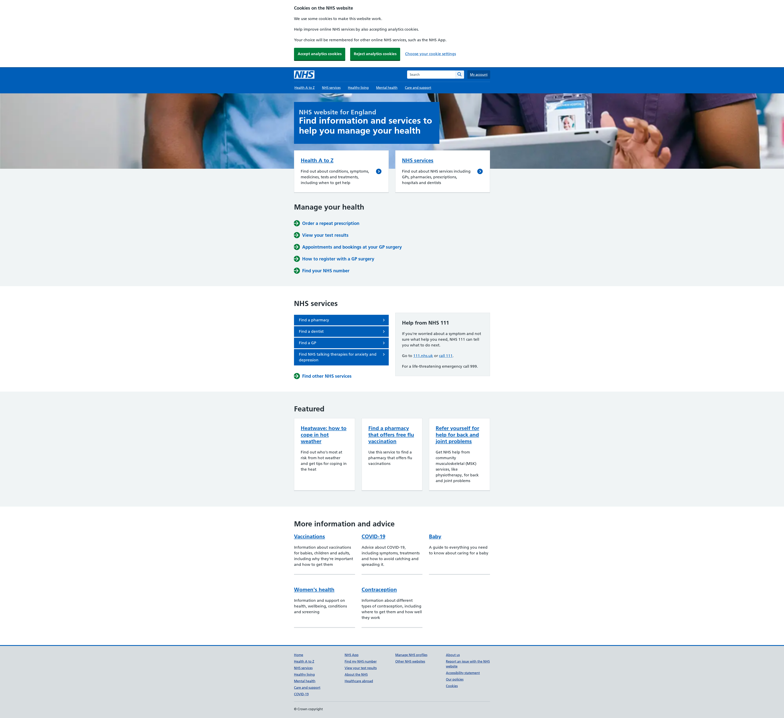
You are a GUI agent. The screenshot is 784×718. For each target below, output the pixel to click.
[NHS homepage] (304, 74)
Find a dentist (311, 331)
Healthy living (358, 88)
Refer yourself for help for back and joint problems (457, 434)
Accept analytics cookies (320, 53)
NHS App (352, 655)
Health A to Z (304, 88)
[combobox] (431, 74)
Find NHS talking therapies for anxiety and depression (337, 357)
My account (479, 75)
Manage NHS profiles (411, 655)
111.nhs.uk (423, 355)
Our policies (454, 679)
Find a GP (307, 343)
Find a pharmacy (314, 320)
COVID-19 (373, 536)
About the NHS (356, 674)
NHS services (331, 88)
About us (453, 655)
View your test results (361, 668)
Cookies (452, 686)
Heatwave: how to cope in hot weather (323, 434)
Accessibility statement (463, 673)
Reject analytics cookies (375, 53)
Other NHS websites (410, 661)
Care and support (418, 88)
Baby (435, 536)
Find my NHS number (361, 661)
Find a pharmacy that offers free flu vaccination (391, 434)
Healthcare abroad (359, 681)
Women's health (314, 589)
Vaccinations (309, 536)
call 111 (446, 355)
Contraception (379, 589)
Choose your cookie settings (430, 53)
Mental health (387, 88)
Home (298, 655)
